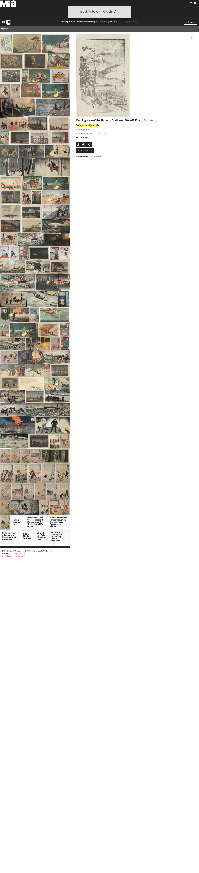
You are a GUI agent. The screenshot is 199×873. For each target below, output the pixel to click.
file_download (78, 144)
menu (191, 3)
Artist (5, 29)
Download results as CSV (13, 556)
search (195, 3)
